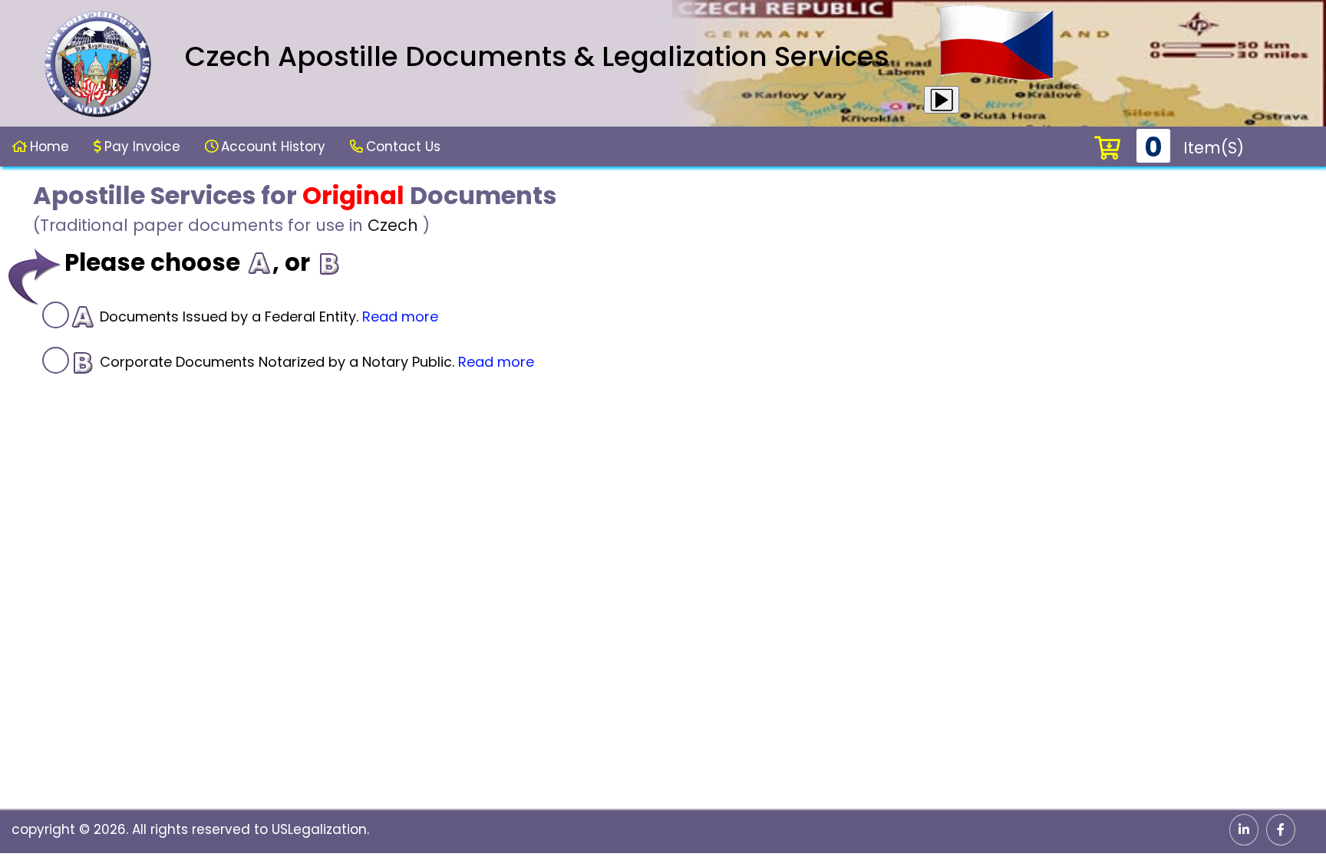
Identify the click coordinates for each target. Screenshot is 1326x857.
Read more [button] (400, 316)
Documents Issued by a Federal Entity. (267, 316)
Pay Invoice (142, 146)
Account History (273, 146)
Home (49, 146)
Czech (393, 225)
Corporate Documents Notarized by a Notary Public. (315, 361)
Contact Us (403, 146)
